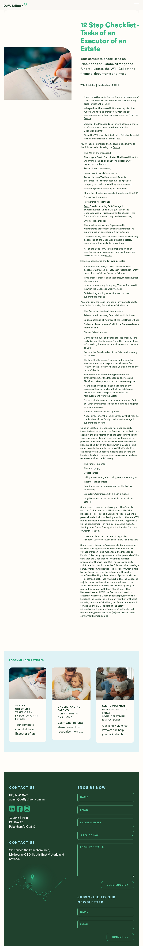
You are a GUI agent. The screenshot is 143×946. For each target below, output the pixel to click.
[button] (136, 5)
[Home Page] (15, 5)
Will (96, 97)
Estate (87, 118)
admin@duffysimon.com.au (94, 616)
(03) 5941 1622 (18, 795)
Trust (86, 206)
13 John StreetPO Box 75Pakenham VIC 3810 (22, 822)
